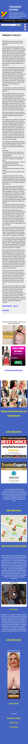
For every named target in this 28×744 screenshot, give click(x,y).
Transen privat (13, 722)
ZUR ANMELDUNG (13, 432)
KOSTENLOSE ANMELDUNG (14, 370)
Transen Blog (14, 727)
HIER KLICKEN (13, 703)
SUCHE (18, 25)
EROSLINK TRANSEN (14, 718)
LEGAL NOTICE (7, 306)
